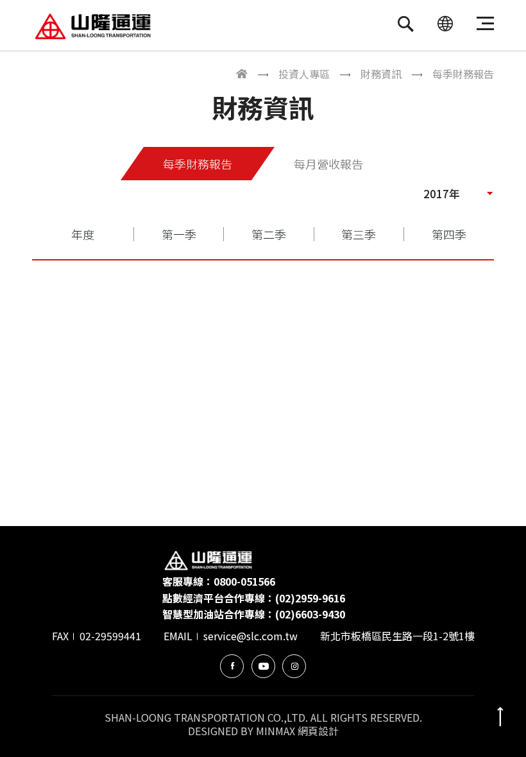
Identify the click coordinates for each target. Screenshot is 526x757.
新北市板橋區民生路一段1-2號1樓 (397, 635)
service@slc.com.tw (250, 635)
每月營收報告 (328, 163)
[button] (458, 193)
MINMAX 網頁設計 (297, 730)
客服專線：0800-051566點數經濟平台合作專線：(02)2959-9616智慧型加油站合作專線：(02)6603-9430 (253, 598)
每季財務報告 (197, 163)
